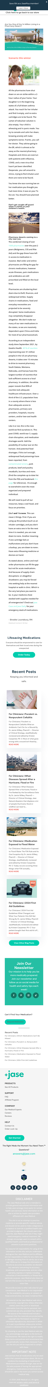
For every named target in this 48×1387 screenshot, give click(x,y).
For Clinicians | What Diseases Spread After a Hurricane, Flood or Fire (22, 779)
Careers (8, 1113)
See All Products (11, 1087)
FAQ (6, 1097)
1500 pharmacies (16, 245)
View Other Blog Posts (24, 943)
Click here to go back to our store (22, 12)
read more (14, 744)
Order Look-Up (11, 1129)
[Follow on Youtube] (29, 1187)
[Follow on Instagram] (28, 995)
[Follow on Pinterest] (21, 995)
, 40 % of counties (29, 348)
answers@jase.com (24, 1153)
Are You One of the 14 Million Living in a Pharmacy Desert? (22, 25)
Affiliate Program (12, 1100)
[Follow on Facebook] (14, 995)
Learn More (23, 8)
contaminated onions (18, 464)
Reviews (8, 1116)
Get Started (14, 1138)
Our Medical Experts (13, 1109)
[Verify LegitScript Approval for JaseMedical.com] (24, 1180)
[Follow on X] (12, 1187)
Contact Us (9, 1126)
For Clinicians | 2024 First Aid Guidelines (21, 1060)
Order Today (24, 654)
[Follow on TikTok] (36, 995)
